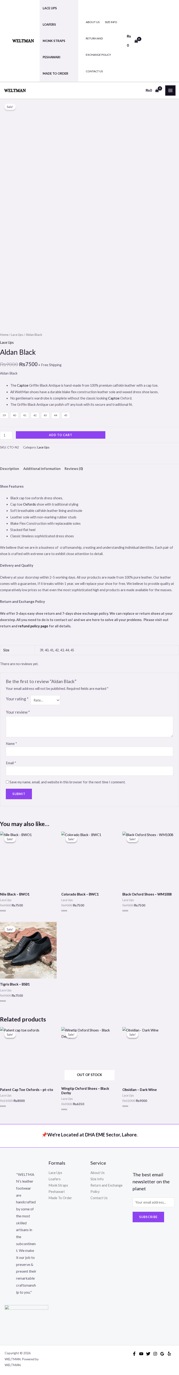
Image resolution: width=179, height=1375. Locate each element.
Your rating (17, 698)
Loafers (49, 24)
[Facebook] (134, 1354)
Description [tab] (9, 469)
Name (11, 744)
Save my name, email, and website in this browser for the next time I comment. (68, 782)
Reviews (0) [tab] (74, 469)
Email (11, 763)
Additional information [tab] (42, 469)
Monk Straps (54, 41)
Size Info (111, 22)
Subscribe (148, 1217)
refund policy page (33, 626)
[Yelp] (169, 1354)
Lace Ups (50, 8)
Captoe (23, 385)
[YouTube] (141, 1354)
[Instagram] (155, 1354)
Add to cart (60, 435)
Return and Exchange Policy (98, 46)
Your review (18, 712)
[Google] (162, 1354)
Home (4, 335)
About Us (93, 22)
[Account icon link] (156, 40)
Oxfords (30, 504)
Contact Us (94, 71)
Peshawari (51, 57)
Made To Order (55, 73)
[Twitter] (148, 1354)
